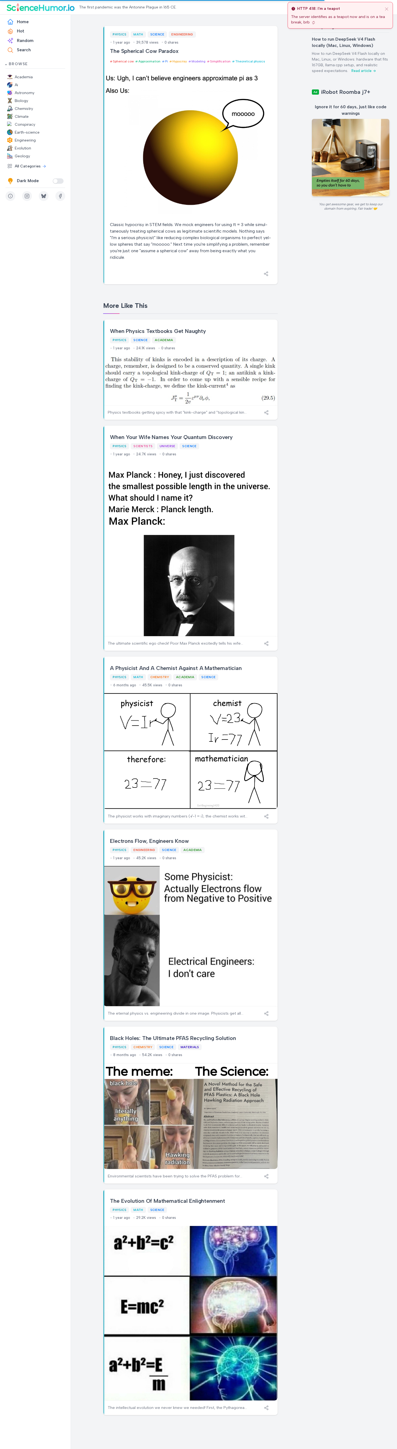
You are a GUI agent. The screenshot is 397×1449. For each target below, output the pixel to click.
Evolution (23, 148)
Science (157, 34)
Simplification (220, 61)
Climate (22, 116)
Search (24, 49)
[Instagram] (27, 196)
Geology (22, 156)
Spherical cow (123, 61)
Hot (20, 31)
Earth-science (27, 132)
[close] (387, 8)
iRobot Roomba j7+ (345, 92)
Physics (119, 34)
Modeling (198, 61)
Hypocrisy (179, 61)
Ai (16, 85)
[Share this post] (266, 274)
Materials (190, 1047)
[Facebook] (60, 196)
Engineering (25, 140)
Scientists (143, 446)
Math (138, 34)
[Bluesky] (44, 196)
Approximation (149, 61)
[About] (10, 196)
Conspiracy (25, 124)
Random (25, 40)
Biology (21, 100)
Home (23, 21)
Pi (166, 61)
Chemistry (24, 108)
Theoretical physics (250, 61)
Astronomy (24, 93)
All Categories (28, 166)
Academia (24, 77)
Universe (167, 446)
